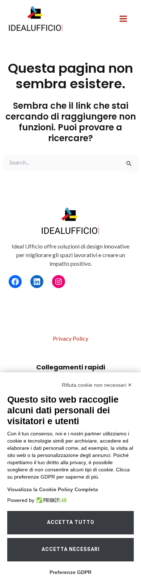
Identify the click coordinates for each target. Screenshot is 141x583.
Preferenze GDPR (70, 572)
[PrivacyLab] (50, 500)
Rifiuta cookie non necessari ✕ (97, 385)
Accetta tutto (70, 522)
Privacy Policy (70, 338)
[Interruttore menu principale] (123, 19)
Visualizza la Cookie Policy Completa (52, 489)
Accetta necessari (71, 549)
